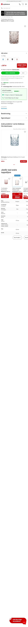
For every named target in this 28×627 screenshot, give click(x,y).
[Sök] (1, 8)
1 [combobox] (23, 73)
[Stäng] (10, 618)
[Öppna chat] (24, 622)
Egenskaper (5, 118)
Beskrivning (5, 113)
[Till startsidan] (5, 4)
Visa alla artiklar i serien (19, 129)
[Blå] (3, 59)
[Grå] (12, 59)
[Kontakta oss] (19, 4)
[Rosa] (17, 59)
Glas (12, 17)
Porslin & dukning (6, 17)
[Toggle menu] (26, 4)
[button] (14, 53)
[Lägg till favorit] (25, 26)
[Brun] (8, 59)
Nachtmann (4, 108)
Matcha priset (15, 69)
